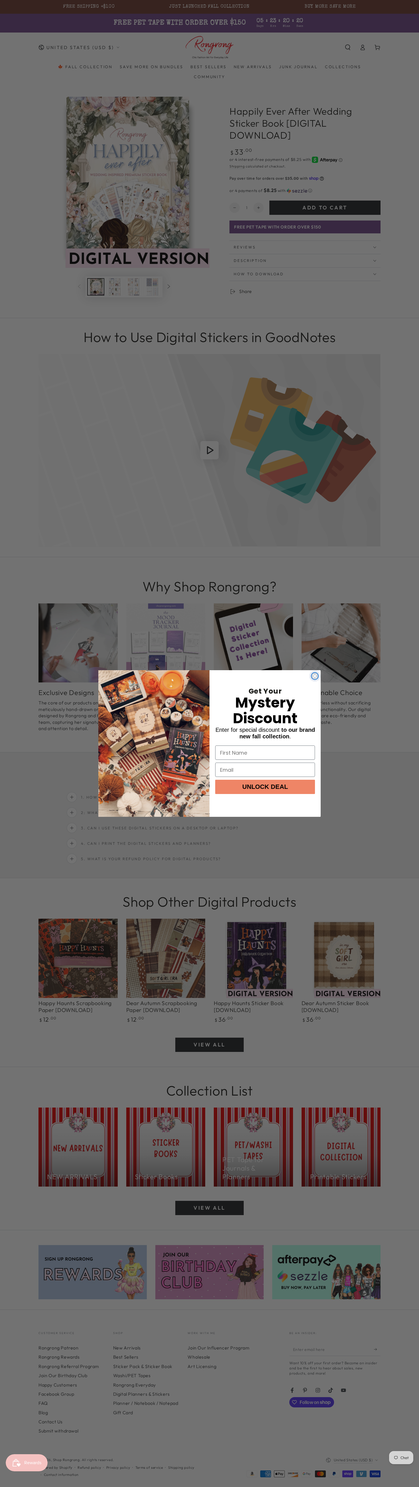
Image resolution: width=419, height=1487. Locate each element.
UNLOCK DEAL (265, 786)
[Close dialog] (314, 676)
